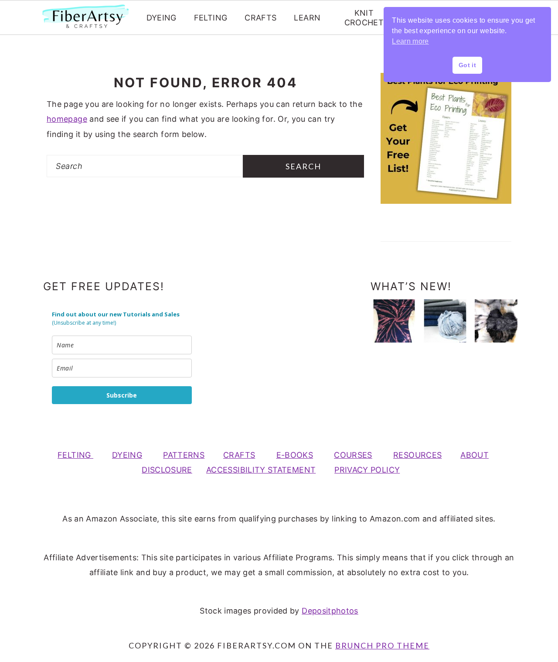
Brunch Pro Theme (382, 645)
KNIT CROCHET (364, 17)
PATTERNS (183, 455)
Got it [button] (467, 65)
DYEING (161, 17)
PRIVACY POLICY (367, 469)
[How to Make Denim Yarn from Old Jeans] (445, 320)
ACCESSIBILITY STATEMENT (261, 469)
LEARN (307, 17)
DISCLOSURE (167, 469)
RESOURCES (417, 455)
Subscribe (121, 395)
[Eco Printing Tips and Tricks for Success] (496, 320)
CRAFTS (260, 17)
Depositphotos (330, 610)
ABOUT (474, 455)
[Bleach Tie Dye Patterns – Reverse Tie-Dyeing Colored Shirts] (394, 320)
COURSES (353, 455)
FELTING (211, 17)
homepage (67, 118)
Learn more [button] (410, 41)
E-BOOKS (294, 455)
